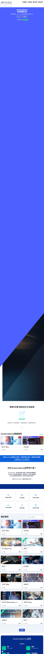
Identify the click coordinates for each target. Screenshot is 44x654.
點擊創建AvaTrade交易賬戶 (22, 459)
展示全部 (41, 434)
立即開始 (8, 5)
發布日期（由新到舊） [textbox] (31, 517)
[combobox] (35, 517)
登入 (3, 5)
